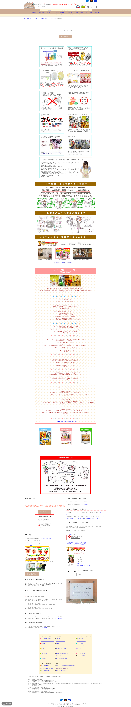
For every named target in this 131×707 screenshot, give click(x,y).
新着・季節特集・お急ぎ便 (46, 10)
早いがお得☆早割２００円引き (62, 658)
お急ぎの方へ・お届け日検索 (60, 12)
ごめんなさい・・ (85, 543)
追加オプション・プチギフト (85, 10)
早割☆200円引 (35, 12)
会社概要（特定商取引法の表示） (73, 542)
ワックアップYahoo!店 (70, 544)
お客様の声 (82, 12)
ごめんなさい (69, 12)
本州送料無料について (60, 641)
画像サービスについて (60, 655)
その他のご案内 (97, 12)
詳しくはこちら (44, 511)
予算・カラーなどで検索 (72, 10)
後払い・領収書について (61, 646)
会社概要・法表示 (80, 638)
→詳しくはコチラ (28, 545)
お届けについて (59, 643)
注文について (58, 638)
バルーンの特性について (45, 670)
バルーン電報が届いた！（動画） (47, 668)
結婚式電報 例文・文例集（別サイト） (63, 668)
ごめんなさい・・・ (45, 658)
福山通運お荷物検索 (90, 518)
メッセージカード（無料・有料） (62, 648)
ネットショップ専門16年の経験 (47, 646)
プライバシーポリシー (81, 641)
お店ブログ (79, 563)
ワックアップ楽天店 (80, 544)
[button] (99, 5)
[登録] (95, 574)
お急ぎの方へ (43, 648)
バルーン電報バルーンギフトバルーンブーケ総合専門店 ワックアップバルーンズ (40, 18)
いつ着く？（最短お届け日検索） (47, 650)
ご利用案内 (76, 12)
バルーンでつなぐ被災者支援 (82, 650)
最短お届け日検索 (32, 574)
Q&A (86, 12)
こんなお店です (84, 542)
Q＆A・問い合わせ (44, 653)
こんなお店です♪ (80, 643)
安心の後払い (43, 643)
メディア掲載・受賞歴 (76, 543)
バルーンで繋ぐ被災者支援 (83, 565)
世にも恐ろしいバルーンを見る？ (62, 670)
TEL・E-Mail (68, 534)
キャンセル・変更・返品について (62, 653)
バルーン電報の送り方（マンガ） (47, 641)
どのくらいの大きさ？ (45, 665)
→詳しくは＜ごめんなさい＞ (45, 538)
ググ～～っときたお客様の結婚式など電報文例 (65, 665)
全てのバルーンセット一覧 (59, 10)
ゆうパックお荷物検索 (80, 518)
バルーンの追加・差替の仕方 (62, 650)
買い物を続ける (65, 36)
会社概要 (90, 12)
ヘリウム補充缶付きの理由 (46, 638)
